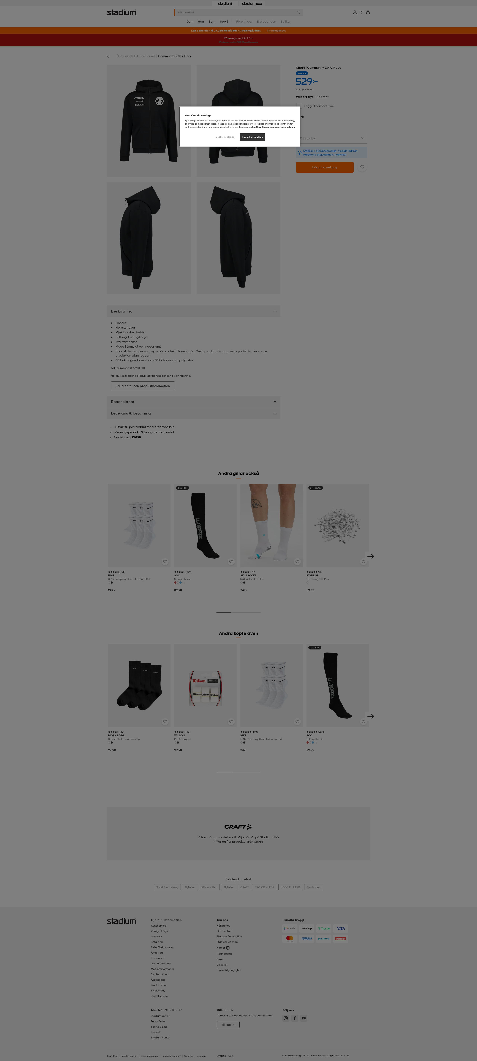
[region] (239, 126)
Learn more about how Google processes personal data (267, 127)
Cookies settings (225, 137)
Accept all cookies (252, 137)
